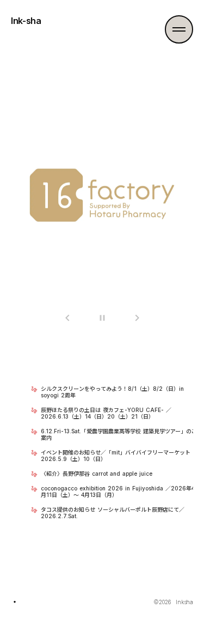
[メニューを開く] (179, 29)
